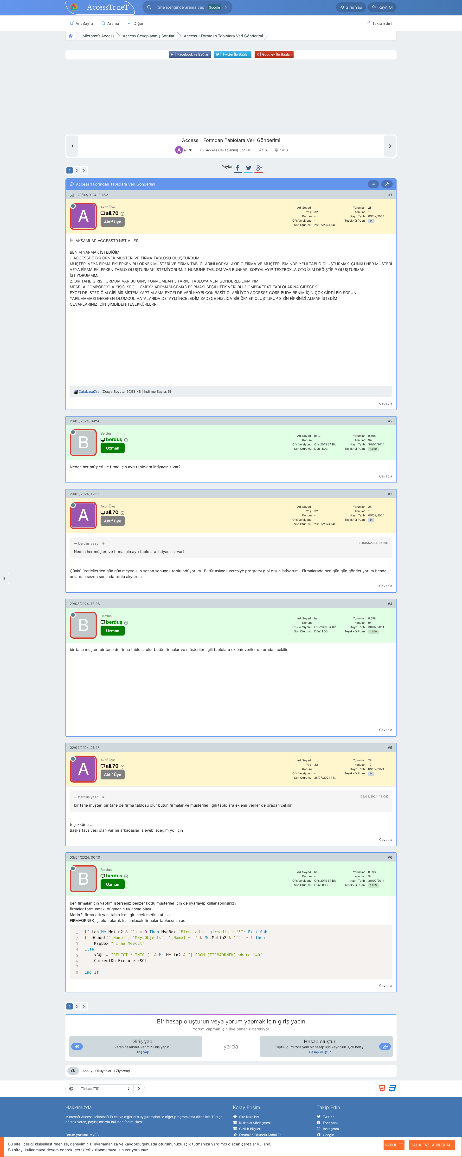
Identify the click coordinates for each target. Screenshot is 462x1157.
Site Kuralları (249, 1117)
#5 (390, 748)
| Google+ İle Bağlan (275, 54)
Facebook (331, 1123)
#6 (390, 857)
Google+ (329, 1135)
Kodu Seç (360, 930)
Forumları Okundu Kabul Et (260, 1135)
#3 (390, 494)
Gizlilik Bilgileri (250, 1129)
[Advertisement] (222, 97)
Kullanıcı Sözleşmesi (254, 1123)
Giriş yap (142, 1052)
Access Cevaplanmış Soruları (228, 150)
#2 (390, 421)
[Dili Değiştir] (139, 1088)
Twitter (328, 1117)
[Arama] (149, 7)
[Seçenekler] (373, 184)
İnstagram (331, 1129)
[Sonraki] (84, 170)
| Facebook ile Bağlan (191, 54)
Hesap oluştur (320, 1052)
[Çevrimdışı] (73, 206)
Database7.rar (90, 391)
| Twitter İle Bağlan (234, 54)
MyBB (94, 1135)
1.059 (373, 448)
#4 (390, 604)
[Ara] (226, 7)
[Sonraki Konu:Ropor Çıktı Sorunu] (390, 146)
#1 (390, 195)
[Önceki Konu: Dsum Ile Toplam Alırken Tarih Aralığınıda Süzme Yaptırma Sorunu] (72, 146)
